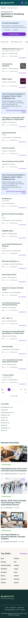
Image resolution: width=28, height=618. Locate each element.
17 (21, 389)
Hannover (3, 579)
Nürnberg (16, 579)
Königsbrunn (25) (5, 415)
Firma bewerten (22, 57)
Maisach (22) (4, 420)
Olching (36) (4, 410)
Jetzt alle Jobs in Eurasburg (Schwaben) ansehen (16, 111)
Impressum (22, 609)
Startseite (3, 7)
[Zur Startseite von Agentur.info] (7, 3)
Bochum (16, 582)
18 (25, 389)
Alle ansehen (23, 553)
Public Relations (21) (16, 42)
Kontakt (7, 607)
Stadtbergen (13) (5, 428)
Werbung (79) (4, 42)
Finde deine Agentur (14, 34)
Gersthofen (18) (5, 422)
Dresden (16, 575)
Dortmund (3, 572)
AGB (17, 609)
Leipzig (16, 568)
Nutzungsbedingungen (9, 609)
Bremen (3, 575)
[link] (14, 53)
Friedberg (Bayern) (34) (7, 412)
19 (3, 392)
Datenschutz (13, 607)
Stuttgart (16, 565)
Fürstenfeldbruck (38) (7, 407)
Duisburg (3, 582)
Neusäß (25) (4, 417)
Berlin (2, 558)
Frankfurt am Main (6, 565)
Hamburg (16, 558)
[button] (22, 3)
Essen (15, 572)
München (3, 562)
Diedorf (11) (4, 430)
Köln (15, 562)
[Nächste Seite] (25, 392)
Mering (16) (4, 425)
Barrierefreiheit (20, 607)
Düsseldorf (4, 568)
